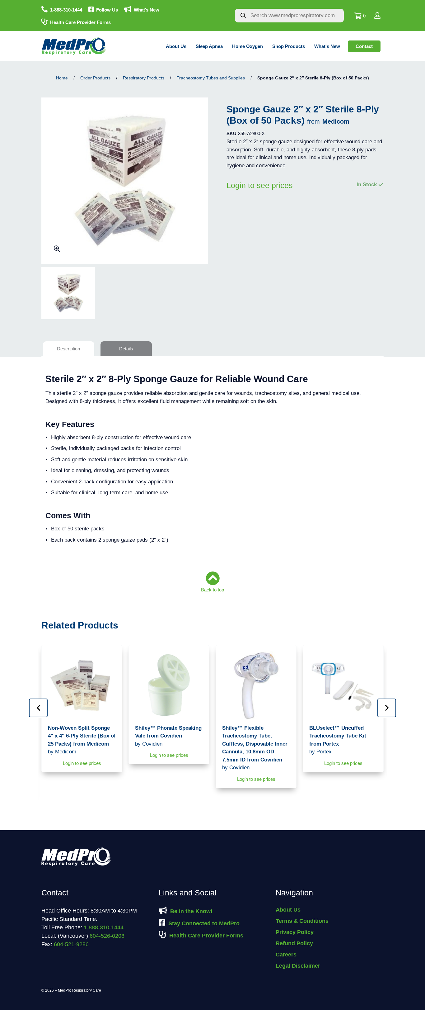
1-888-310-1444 (66, 9)
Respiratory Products (143, 77)
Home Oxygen (247, 46)
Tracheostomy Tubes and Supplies (211, 77)
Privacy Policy (295, 932)
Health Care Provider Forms (80, 22)
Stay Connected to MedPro (204, 923)
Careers (286, 954)
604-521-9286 (71, 944)
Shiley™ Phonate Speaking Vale (168, 736)
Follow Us (107, 9)
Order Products (95, 77)
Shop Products (288, 46)
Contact (364, 46)
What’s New (146, 9)
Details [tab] (126, 348)
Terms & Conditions (302, 921)
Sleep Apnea (209, 46)
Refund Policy (294, 943)
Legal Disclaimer (298, 966)
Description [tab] (68, 348)
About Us (176, 46)
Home (62, 77)
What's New (327, 46)
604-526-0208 (107, 936)
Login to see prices (260, 185)
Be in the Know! (191, 911)
